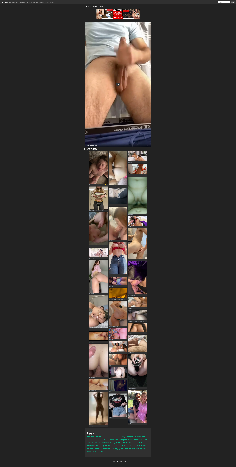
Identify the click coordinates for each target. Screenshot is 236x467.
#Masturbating (22, 2)
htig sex (101, 443)
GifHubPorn (35, 2)
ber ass (106, 443)
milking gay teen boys (120, 448)
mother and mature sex (94, 448)
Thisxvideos (41, 2)
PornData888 (29, 2)
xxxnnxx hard (141, 446)
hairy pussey (105, 445)
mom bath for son (94, 436)
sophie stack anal (92, 443)
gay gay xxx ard (134, 448)
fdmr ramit (106, 448)
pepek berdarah (140, 439)
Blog (10, 2)
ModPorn (46, 2)
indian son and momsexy (107, 437)
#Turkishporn (15, 2)
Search (232, 2)
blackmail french (98, 451)
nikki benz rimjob (118, 445)
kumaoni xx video (92, 440)
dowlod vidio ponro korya (131, 445)
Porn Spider (51, 2)
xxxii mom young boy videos (121, 439)
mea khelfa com (104, 440)
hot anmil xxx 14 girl (119, 437)
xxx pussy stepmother (136, 436)
